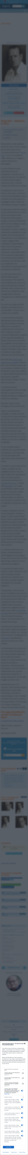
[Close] (25, 1043)
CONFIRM (8, 1147)
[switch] (22, 1073)
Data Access (14, 1152)
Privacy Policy (22, 1152)
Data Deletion (6, 1152)
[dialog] (14, 1098)
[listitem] (14, 1070)
